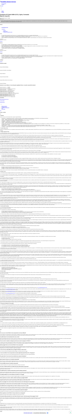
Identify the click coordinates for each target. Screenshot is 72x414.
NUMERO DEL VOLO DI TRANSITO (13, 93)
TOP (0, 110)
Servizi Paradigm (4, 3)
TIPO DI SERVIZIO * (10, 91)
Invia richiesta (2, 97)
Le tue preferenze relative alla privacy (40, 412)
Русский (3, 12)
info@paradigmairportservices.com (4, 99)
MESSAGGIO (13, 96)
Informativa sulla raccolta (28, 412)
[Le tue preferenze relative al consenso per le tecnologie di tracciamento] (70, 412)
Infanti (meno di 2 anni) (12, 95)
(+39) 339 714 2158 (2, 102)
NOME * (9, 87)
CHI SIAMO (3, 109)
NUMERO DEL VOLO (11, 92)
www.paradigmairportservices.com (42, 287)
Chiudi (1, 411)
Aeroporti (3, 4)
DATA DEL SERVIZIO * (11, 90)
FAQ (2, 108)
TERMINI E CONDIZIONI (5, 107)
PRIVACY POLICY (4, 106)
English (3, 11)
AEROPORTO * (10, 89)
